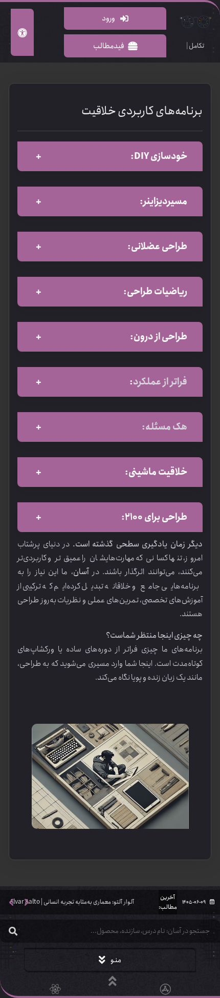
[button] (11, 901)
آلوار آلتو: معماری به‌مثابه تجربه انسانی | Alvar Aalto (72, 902)
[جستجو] (13, 931)
